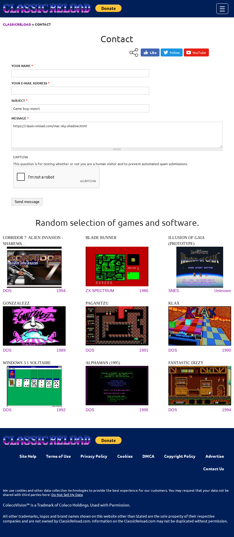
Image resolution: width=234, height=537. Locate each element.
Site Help (27, 456)
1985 (143, 290)
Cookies (125, 456)
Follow (175, 52)
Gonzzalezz (16, 303)
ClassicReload (17, 24)
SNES (173, 290)
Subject (19, 100)
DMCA (148, 456)
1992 (61, 410)
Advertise (214, 456)
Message (20, 118)
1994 (61, 290)
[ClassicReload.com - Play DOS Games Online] (46, 13)
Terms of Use (58, 456)
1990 (226, 350)
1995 (143, 410)
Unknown (222, 290)
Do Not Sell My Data (67, 494)
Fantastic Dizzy (185, 363)
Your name (22, 65)
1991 (143, 350)
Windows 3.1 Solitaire (27, 363)
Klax (173, 303)
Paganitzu (97, 303)
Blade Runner (101, 238)
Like (153, 52)
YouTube (199, 52)
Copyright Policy (179, 456)
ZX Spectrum (100, 290)
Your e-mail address (30, 83)
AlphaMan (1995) (103, 363)
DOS (7, 290)
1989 (61, 350)
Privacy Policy (93, 456)
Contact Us (213, 468)
